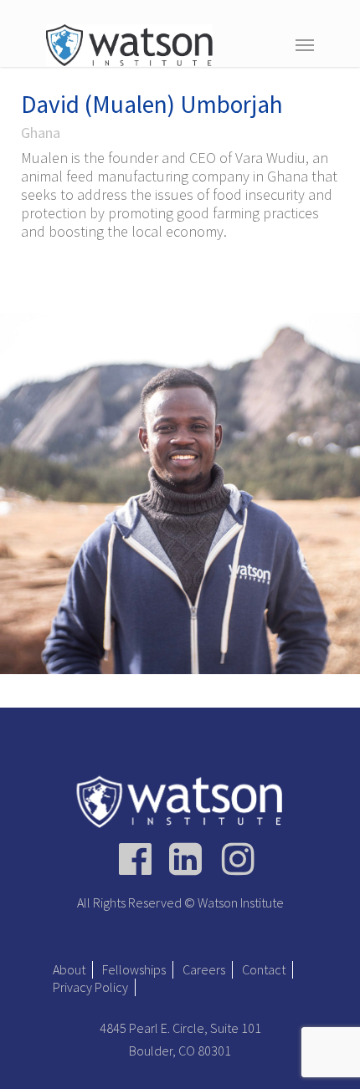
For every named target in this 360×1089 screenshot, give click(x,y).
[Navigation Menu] (305, 44)
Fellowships (134, 969)
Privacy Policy (90, 987)
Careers (204, 969)
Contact (263, 969)
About (69, 969)
